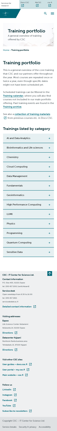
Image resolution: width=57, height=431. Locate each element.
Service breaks (9, 427)
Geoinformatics (15, 195)
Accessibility (45, 427)
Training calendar (13, 95)
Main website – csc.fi (15, 375)
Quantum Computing (19, 242)
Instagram (9, 395)
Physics (11, 223)
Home (6, 50)
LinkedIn (9, 389)
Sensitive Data (14, 252)
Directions (10, 333)
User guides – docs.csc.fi (17, 364)
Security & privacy (27, 427)
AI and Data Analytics (18, 138)
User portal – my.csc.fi (16, 369)
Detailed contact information (19, 306)
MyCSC (40, 2)
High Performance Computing (24, 204)
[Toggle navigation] (52, 13)
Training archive (12, 106)
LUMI (10, 214)
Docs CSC (27, 2)
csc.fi (52, 2)
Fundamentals (15, 185)
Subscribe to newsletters (17, 411)
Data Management (17, 176)
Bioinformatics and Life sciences (25, 147)
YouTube (9, 405)
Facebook (9, 400)
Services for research (6, 4)
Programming (14, 233)
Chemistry (12, 157)
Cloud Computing (17, 166)
